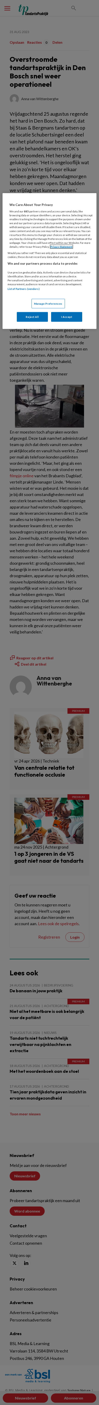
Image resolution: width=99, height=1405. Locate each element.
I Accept (66, 316)
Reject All (32, 316)
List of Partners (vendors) (24, 288)
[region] (50, 261)
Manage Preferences (48, 303)
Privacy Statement (61, 246)
